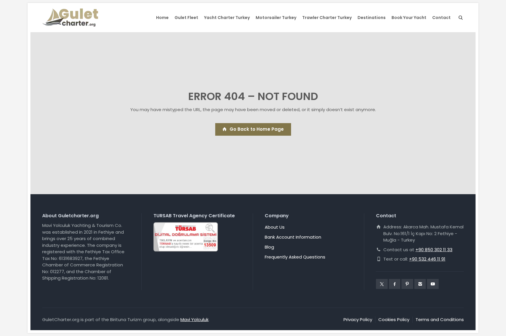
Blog (269, 247)
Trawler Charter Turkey (327, 17)
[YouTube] (433, 284)
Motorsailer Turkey (276, 17)
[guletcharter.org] (70, 17)
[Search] (459, 18)
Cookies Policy (393, 319)
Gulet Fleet (186, 17)
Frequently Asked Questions (295, 257)
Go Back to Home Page (257, 129)
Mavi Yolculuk (194, 319)
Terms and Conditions (440, 319)
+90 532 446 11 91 (427, 259)
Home (162, 17)
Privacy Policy (357, 319)
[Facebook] (395, 284)
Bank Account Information (293, 237)
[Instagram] (420, 284)
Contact (441, 17)
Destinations (372, 17)
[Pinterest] (407, 284)
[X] (382, 284)
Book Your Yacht (409, 17)
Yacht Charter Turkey (227, 17)
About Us (275, 227)
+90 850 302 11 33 (434, 250)
